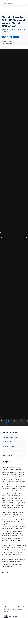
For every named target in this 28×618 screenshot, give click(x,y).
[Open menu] (26, 2)
